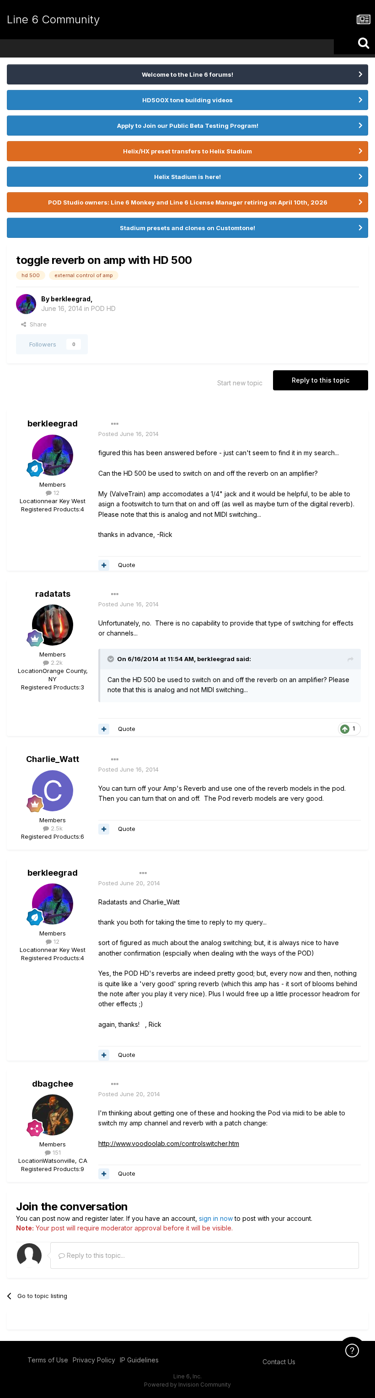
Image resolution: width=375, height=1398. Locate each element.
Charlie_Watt (52, 759)
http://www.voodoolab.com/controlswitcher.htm (168, 1143)
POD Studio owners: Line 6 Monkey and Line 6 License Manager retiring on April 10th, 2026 (187, 202)
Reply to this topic (320, 380)
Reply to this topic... (95, 1255)
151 (56, 1152)
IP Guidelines (139, 1360)
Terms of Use (47, 1360)
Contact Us (278, 1362)
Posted (128, 433)
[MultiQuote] (103, 565)
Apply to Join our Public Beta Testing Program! (187, 125)
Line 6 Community (53, 19)
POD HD (103, 308)
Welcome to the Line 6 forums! (187, 74)
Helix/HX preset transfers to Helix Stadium (187, 151)
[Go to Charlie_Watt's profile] (52, 790)
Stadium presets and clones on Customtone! (187, 227)
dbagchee (52, 1083)
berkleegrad (71, 299)
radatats (52, 594)
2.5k (56, 828)
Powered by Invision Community (187, 1384)
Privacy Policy (94, 1360)
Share (36, 324)
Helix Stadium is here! (187, 176)
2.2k (56, 662)
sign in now (216, 1218)
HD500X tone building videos (187, 100)
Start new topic (239, 383)
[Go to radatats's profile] (52, 625)
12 (55, 492)
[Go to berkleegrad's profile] (26, 304)
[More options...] (115, 424)
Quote (126, 564)
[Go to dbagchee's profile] (52, 1114)
